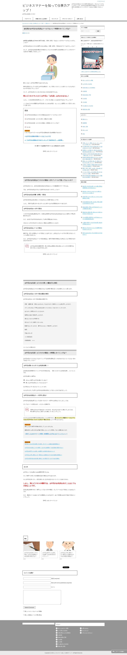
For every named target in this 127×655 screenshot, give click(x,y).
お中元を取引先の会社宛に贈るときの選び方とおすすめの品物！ (42, 458)
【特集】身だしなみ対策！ (41, 18)
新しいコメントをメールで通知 (33, 611)
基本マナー (26, 33)
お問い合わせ (80, 18)
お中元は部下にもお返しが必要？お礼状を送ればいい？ (40, 451)
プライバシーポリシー (67, 18)
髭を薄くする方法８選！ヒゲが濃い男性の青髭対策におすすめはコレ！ (92, 187)
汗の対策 (85, 98)
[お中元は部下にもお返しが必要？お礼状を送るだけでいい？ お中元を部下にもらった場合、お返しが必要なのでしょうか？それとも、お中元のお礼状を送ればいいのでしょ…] (49, 546)
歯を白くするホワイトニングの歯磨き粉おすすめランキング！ (92, 228)
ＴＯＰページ (28, 18)
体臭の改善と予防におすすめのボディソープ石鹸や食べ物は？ (92, 207)
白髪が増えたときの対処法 (89, 87)
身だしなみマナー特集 (88, 80)
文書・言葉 (85, 126)
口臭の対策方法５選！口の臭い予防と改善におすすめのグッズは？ (92, 202)
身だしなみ (85, 130)
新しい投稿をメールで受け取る (33, 615)
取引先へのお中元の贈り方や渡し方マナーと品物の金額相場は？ (42, 444)
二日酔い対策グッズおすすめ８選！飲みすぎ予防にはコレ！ (92, 223)
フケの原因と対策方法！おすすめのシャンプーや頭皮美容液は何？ (92, 218)
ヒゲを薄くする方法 (87, 84)
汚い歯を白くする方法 (88, 105)
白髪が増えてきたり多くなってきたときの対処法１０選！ (92, 197)
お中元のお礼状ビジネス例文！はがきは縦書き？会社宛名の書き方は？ (44, 447)
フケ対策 (85, 102)
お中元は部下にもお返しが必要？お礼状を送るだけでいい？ (49, 554)
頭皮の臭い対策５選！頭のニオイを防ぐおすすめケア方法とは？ (92, 213)
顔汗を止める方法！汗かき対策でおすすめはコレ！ (92, 233)
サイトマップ (55, 18)
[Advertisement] (49, 164)
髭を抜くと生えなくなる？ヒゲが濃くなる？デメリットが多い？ (92, 192)
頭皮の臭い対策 (86, 109)
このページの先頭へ (119, 651)
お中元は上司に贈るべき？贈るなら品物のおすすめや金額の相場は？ (43, 455)
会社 (84, 133)
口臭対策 (85, 91)
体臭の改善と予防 (87, 95)
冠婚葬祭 (85, 123)
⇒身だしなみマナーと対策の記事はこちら (91, 71)
